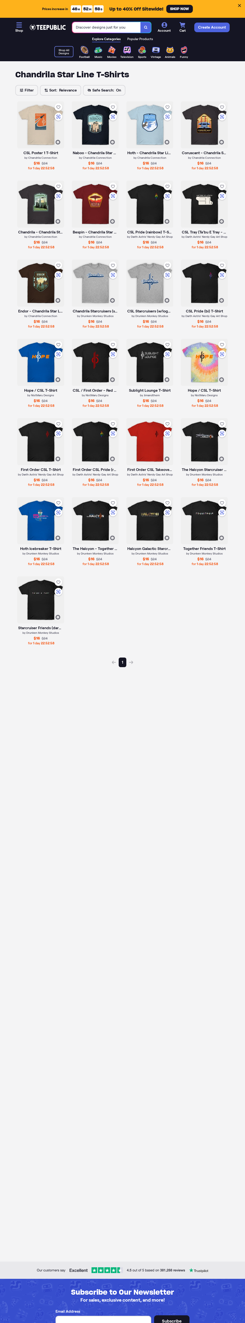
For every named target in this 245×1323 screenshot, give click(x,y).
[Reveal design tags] (58, 142)
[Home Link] (48, 27)
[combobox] (106, 27)
